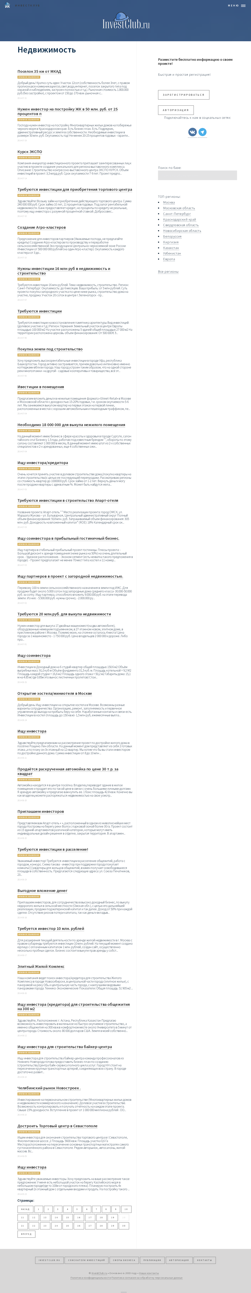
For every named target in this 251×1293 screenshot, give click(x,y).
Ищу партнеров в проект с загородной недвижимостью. (70, 576)
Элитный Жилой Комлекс (40, 966)
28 (101, 1226)
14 (56, 1217)
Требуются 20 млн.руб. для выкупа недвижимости (64, 613)
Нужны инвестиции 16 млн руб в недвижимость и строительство (63, 271)
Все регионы (168, 271)
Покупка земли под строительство (50, 349)
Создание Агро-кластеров (41, 227)
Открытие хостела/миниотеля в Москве (54, 693)
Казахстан (171, 248)
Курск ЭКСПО (29, 151)
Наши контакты (149, 1273)
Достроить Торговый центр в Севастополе (57, 1125)
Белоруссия (172, 236)
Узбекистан (172, 253)
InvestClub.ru (49, 1260)
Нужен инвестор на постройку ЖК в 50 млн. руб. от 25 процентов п (67, 111)
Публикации (152, 1260)
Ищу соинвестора (34, 655)
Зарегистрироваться (184, 94)
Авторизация (176, 110)
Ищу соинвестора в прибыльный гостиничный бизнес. (68, 538)
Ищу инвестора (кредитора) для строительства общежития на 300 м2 (73, 1006)
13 (45, 1217)
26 (79, 1226)
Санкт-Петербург (177, 214)
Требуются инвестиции (39, 311)
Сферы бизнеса (124, 1260)
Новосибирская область (182, 231)
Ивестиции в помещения (40, 386)
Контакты (204, 1260)
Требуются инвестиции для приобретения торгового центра (74, 189)
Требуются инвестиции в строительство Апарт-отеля (67, 500)
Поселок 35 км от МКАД (39, 71)
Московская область (179, 208)
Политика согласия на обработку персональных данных (147, 1277)
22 (34, 1226)
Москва (169, 202)
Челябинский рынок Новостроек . (49, 1087)
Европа (169, 259)
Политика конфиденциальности (91, 1277)
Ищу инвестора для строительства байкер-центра (64, 1046)
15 (67, 1217)
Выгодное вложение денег (42, 890)
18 (101, 1217)
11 (22, 1217)
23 (45, 1226)
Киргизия (171, 242)
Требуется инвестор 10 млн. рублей (50, 928)
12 (34, 1217)
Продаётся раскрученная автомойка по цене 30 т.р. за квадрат (67, 771)
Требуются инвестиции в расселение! (52, 849)
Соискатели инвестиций (86, 1260)
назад (25, 1209)
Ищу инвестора (31, 731)
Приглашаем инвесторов (40, 811)
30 (124, 1226)
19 (112, 1217)
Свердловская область (181, 225)
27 (90, 1226)
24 (56, 1226)
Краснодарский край (179, 219)
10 (126, 1209)
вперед (26, 1234)
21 (22, 1226)
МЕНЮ (233, 5)
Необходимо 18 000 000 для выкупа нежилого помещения (71, 424)
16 (79, 1217)
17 (90, 1217)
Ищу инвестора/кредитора (42, 462)
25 (67, 1226)
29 (112, 1226)
